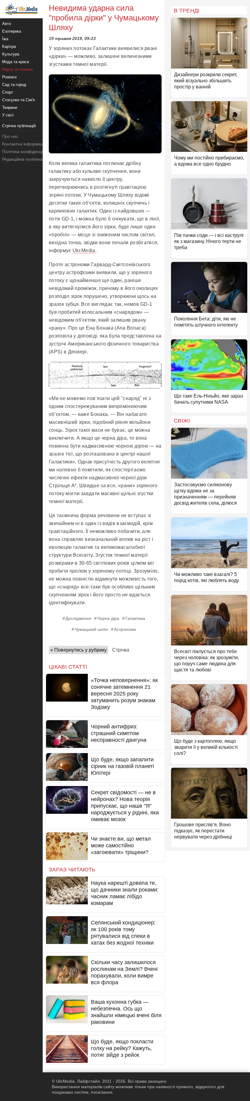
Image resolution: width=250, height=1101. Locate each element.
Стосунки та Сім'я (18, 100)
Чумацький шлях (91, 629)
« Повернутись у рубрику (78, 649)
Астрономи (125, 629)
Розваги (9, 77)
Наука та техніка (17, 69)
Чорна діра (108, 618)
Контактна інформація (24, 143)
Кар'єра (9, 46)
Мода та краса (15, 61)
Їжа (5, 39)
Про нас (10, 136)
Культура (10, 54)
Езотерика (11, 31)
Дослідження (78, 618)
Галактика (135, 618)
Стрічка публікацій (19, 125)
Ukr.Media (84, 250)
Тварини (9, 107)
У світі (8, 115)
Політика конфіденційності (28, 151)
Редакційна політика (22, 159)
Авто (6, 23)
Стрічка (120, 649)
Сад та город (14, 84)
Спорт (7, 92)
